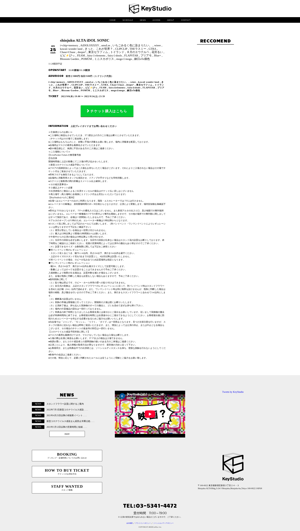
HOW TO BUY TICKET (67, 471)
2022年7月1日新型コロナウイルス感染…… (67, 409)
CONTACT (185, 20)
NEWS (143, 20)
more (67, 433)
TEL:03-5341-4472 (150, 505)
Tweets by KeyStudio (233, 392)
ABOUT (170, 20)
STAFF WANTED (67, 487)
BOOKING (67, 455)
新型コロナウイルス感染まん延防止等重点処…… (71, 421)
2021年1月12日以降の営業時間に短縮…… (67, 427)
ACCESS (156, 20)
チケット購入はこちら (108, 111)
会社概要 (129, 523)
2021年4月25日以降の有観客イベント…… (67, 415)
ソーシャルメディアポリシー (163, 523)
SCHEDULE (127, 20)
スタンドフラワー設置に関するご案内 (65, 404)
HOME (113, 20)
